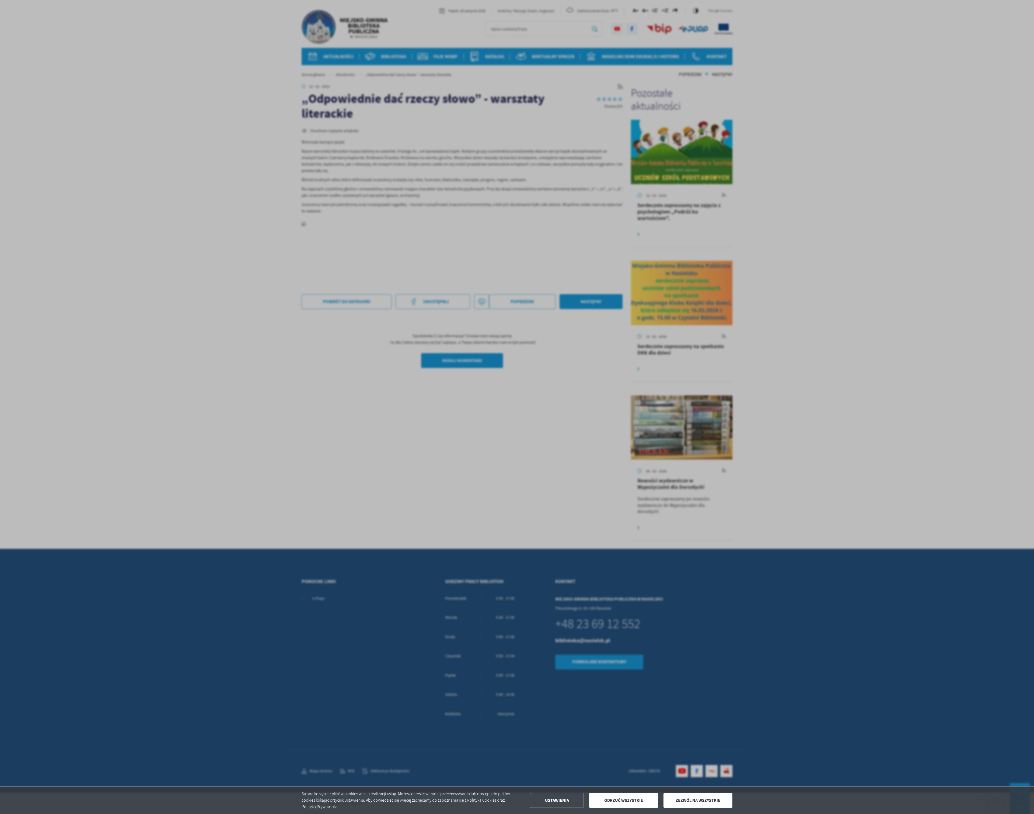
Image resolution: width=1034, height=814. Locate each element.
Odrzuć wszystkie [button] (623, 800)
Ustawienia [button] (557, 800)
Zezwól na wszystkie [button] (698, 800)
